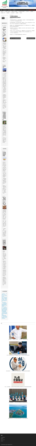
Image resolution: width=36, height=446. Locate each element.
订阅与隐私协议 (3, 437)
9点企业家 (27, 11)
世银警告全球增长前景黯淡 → (31, 38)
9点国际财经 (31, 11)
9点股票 (6, 444)
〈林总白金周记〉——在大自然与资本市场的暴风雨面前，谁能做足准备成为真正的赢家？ (4, 304)
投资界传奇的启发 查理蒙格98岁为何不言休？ (4, 242)
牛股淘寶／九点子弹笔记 (14, 11)
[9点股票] (4, 3)
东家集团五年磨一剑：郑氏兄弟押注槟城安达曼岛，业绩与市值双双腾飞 (18, 418)
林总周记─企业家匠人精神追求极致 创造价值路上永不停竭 (4, 116)
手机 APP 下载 (2, 439)
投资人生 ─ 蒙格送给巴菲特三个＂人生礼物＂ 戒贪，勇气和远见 (4, 201)
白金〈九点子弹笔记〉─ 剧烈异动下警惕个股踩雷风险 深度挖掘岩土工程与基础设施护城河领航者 (4, 309)
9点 (3, 25)
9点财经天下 (2, 11)
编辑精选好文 (4, 111)
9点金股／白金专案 (7, 11)
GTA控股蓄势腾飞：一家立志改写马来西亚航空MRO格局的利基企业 (18, 402)
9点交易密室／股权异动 (21, 11)
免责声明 (2, 438)
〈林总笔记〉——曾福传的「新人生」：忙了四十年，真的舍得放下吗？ (4, 32)
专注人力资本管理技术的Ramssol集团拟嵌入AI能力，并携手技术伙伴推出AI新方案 (4, 299)
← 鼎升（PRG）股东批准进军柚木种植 (15, 38)
